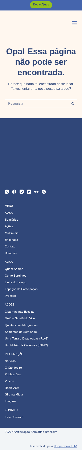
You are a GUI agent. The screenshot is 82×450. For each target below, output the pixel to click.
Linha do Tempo (15, 282)
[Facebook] (14, 192)
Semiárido (11, 219)
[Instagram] (22, 192)
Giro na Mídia (14, 394)
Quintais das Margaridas (21, 325)
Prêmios (10, 295)
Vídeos (9, 381)
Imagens (10, 401)
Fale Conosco (14, 417)
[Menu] (74, 23)
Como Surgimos (15, 275)
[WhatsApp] (7, 192)
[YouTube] (29, 192)
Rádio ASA (12, 387)
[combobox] (37, 103)
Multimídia (12, 233)
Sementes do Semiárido (21, 331)
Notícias (10, 361)
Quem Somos (14, 269)
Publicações (13, 374)
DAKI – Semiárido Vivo (20, 318)
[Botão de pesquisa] (73, 104)
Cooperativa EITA (65, 446)
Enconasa (11, 239)
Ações (9, 226)
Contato (10, 246)
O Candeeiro (13, 367)
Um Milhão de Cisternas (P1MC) (26, 345)
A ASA (9, 213)
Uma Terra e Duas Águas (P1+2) (26, 338)
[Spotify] (44, 192)
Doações (11, 253)
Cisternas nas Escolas (19, 311)
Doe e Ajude (41, 4)
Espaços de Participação (21, 289)
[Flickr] (36, 192)
